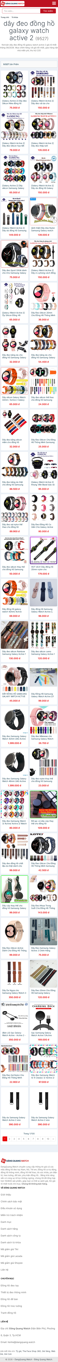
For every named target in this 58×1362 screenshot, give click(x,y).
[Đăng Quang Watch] (15, 1161)
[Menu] (54, 3)
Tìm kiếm (48, 11)
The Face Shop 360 (32, 1351)
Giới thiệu (6, 1194)
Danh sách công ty (11, 1235)
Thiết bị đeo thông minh (13, 1292)
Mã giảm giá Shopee (12, 1262)
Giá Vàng (46, 1351)
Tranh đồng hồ (8, 1312)
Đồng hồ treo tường (11, 1306)
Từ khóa (15, 17)
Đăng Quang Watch (43, 1359)
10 (48, 1139)
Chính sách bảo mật (11, 1201)
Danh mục (6, 1221)
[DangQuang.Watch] (17, 3)
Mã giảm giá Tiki (9, 1249)
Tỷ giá (18, 1351)
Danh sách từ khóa (11, 1242)
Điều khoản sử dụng (11, 1208)
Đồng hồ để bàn (9, 1299)
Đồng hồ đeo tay (10, 1285)
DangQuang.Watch (23, 1359)
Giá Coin (8, 1354)
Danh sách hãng (9, 1228)
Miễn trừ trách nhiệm (12, 1215)
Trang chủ (5, 17)
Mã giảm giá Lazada (11, 1256)
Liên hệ (4, 1269)
